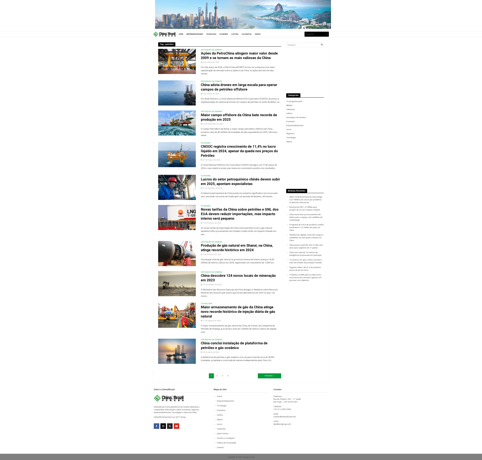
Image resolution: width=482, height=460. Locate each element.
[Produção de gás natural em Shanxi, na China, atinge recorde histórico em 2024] (177, 253)
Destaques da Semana (211, 50)
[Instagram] (163, 426)
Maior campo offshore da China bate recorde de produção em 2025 (239, 117)
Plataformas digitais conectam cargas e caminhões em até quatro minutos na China (306, 237)
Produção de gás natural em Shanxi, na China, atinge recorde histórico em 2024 (237, 247)
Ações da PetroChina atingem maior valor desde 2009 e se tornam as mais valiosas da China (239, 55)
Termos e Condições (226, 438)
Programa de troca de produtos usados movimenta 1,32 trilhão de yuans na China (306, 227)
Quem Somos (222, 433)
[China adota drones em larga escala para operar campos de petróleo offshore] (177, 92)
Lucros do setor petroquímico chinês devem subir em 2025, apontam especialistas (240, 181)
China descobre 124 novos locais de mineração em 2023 (238, 278)
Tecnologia (211, 34)
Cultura (234, 34)
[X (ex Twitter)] (170, 426)
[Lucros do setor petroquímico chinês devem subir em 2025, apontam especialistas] (177, 187)
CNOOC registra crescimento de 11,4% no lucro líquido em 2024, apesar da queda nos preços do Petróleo (239, 151)
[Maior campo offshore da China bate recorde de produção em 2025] (177, 122)
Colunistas (247, 34)
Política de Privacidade (226, 442)
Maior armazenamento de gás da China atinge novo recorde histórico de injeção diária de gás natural (238, 311)
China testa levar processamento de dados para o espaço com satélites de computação (305, 217)
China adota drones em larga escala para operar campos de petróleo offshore (239, 87)
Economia (224, 34)
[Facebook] (156, 426)
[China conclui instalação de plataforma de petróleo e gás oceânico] (177, 351)
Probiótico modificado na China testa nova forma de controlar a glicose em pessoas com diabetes (305, 277)
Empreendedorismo (194, 34)
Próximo (269, 375)
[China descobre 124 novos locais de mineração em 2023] (177, 283)
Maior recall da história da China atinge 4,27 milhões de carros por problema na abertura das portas (305, 200)
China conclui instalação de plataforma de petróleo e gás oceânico (234, 345)
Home (181, 34)
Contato (220, 447)
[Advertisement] (305, 70)
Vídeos (257, 34)
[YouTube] (176, 426)
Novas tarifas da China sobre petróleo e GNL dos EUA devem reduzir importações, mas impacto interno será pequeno (240, 214)
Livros (219, 424)
